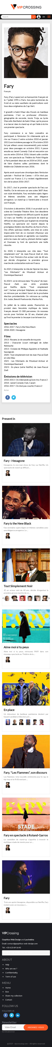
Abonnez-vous (36, 1027)
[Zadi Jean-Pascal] (29, 722)
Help (7, 964)
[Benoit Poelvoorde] (9, 722)
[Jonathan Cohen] (22, 598)
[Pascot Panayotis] (42, 722)
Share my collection (13, 995)
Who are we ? (11, 968)
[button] (49, 17)
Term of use (10, 976)
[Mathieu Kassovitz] (30, 598)
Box (7, 991)
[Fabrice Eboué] (14, 598)
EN (44, 17)
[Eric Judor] (7, 598)
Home (8, 987)
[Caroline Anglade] (37, 598)
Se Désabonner (8, 1031)
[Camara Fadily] (36, 722)
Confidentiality (11, 972)
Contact (8, 999)
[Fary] (10, 473)
